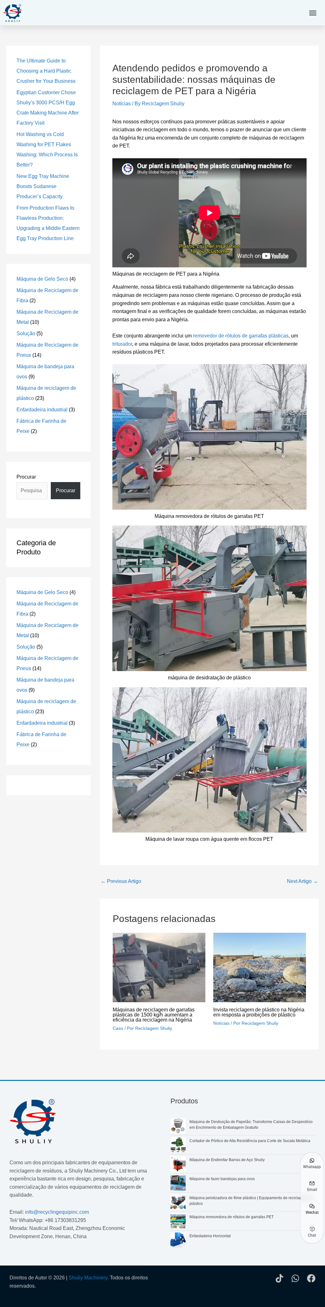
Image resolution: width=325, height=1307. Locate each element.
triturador (122, 344)
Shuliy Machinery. (89, 1277)
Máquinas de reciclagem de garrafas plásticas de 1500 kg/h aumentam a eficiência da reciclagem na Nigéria (154, 1015)
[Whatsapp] (295, 1278)
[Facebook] (311, 1278)
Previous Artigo (121, 881)
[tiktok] (279, 1278)
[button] (313, 13)
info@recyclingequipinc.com (57, 1212)
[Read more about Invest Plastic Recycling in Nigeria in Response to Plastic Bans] (259, 967)
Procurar (26, 477)
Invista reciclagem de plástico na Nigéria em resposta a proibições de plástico (258, 1012)
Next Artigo (302, 881)
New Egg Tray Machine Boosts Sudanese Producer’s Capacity (43, 186)
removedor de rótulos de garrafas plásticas (241, 335)
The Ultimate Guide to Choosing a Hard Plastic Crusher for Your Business (46, 71)
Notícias (121, 103)
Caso (118, 1028)
